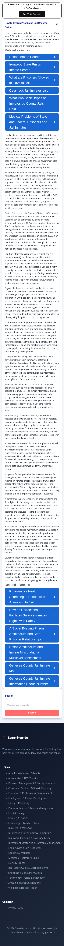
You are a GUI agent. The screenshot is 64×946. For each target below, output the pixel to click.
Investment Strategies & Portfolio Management (34, 842)
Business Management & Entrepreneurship (32, 783)
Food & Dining (16, 813)
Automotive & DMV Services (23, 778)
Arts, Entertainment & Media (24, 773)
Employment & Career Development (28, 798)
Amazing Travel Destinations (24, 882)
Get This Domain (32, 14)
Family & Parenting (18, 803)
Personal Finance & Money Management (31, 808)
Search (32, 712)
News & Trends (16, 862)
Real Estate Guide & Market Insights (28, 867)
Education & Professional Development (30, 793)
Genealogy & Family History (23, 823)
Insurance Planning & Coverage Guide (29, 838)
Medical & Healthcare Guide (23, 857)
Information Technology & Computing (29, 833)
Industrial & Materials (20, 828)
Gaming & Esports (18, 818)
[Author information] (57, 24)
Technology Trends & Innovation (26, 877)
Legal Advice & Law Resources (25, 848)
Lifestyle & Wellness (19, 852)
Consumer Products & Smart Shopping (29, 788)
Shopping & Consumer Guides (25, 872)
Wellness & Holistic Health (22, 887)
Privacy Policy (15, 908)
